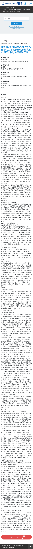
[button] (31, 3)
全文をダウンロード (14, 537)
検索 (17, 23)
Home (4, 7)
